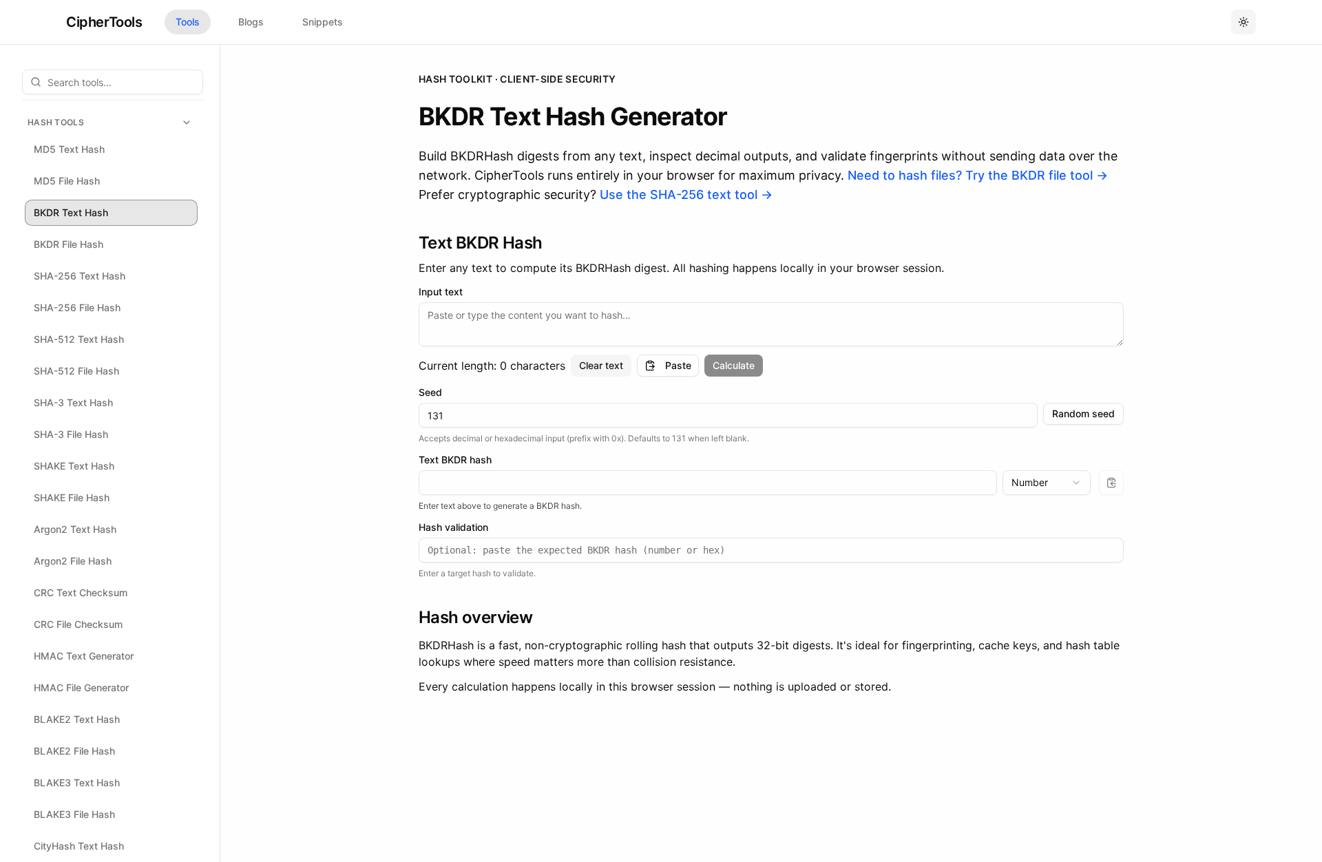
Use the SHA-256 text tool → (686, 194)
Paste (678, 365)
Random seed (1083, 413)
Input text (441, 292)
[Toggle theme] (1243, 22)
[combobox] (1047, 482)
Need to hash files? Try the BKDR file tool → (978, 175)
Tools (188, 22)
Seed (430, 392)
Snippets (322, 22)
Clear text (601, 365)
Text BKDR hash (455, 460)
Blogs (251, 22)
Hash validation (453, 527)
